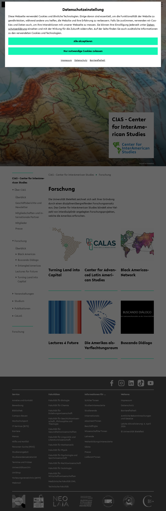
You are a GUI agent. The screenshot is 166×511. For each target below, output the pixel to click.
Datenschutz (80, 60)
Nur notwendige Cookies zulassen (83, 51)
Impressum (66, 60)
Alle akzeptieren (83, 41)
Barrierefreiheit (97, 60)
